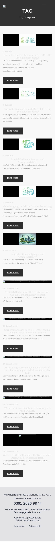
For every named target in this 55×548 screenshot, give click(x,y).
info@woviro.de (31, 520)
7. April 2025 (8, 156)
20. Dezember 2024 (10, 288)
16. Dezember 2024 (10, 451)
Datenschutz (34, 526)
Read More (13, 80)
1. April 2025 (8, 203)
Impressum (19, 526)
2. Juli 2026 (7, 51)
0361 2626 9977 (27, 503)
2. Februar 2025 (9, 251)
